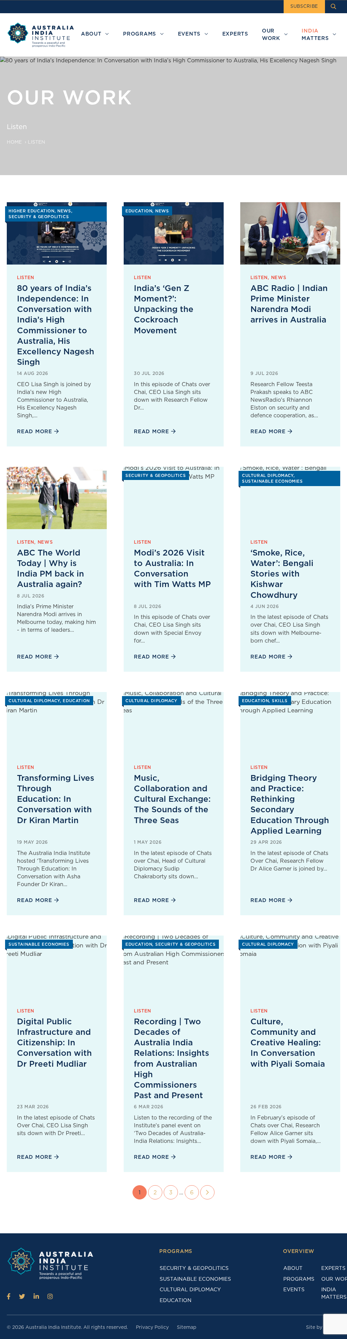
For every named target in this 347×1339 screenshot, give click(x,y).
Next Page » (207, 1192)
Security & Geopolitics (194, 1268)
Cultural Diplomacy (190, 1289)
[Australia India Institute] (9, 1296)
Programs (298, 1279)
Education (175, 1300)
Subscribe (304, 6)
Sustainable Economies (195, 1279)
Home (14, 142)
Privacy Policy (152, 1327)
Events (294, 1289)
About (293, 1268)
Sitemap (186, 1327)
